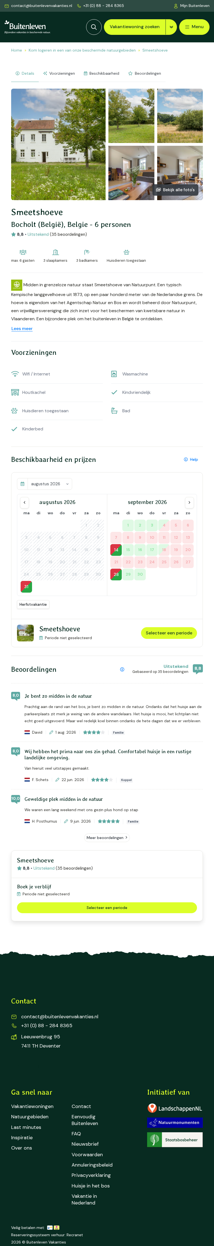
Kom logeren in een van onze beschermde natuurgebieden (82, 50)
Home (16, 50)
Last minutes (26, 1127)
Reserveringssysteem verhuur (38, 1234)
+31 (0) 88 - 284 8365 (103, 5)
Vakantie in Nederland (84, 1199)
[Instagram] (37, 1067)
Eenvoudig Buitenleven (85, 1120)
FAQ (76, 1134)
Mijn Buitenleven (195, 5)
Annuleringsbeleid (92, 1165)
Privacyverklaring (91, 1175)
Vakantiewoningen (32, 1106)
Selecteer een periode (169, 633)
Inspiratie (22, 1138)
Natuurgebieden (29, 1117)
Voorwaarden (87, 1155)
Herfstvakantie (33, 604)
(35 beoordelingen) (68, 234)
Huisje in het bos (91, 1186)
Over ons (21, 1148)
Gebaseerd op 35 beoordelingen (160, 671)
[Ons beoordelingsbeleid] (122, 669)
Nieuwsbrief (85, 1144)
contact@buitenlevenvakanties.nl (41, 5)
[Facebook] (19, 1067)
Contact (81, 1106)
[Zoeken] (94, 27)
